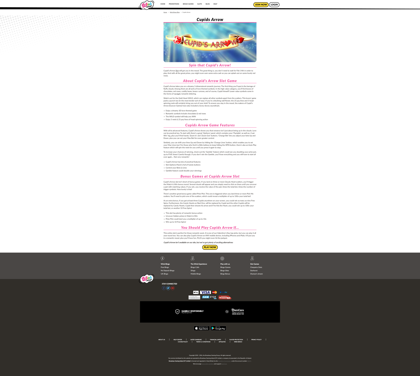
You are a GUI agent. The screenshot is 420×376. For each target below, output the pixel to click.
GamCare (224, 364)
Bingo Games (188, 4)
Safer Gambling (196, 339)
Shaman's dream (256, 274)
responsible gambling (208, 364)
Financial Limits (215, 339)
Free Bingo (165, 267)
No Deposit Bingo (167, 270)
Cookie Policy (183, 341)
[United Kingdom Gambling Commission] (194, 298)
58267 (249, 361)
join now (261, 4)
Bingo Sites (224, 270)
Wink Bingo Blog (175, 12)
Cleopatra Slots (256, 267)
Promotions (174, 4)
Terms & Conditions (203, 341)
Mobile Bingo (196, 274)
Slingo (193, 270)
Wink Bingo (165, 264)
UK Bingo (164, 274)
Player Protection (236, 339)
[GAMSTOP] (209, 297)
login (274, 4)
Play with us (225, 264)
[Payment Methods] (210, 292)
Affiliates (222, 341)
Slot (177, 71)
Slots (199, 4)
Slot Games (254, 264)
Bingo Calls (195, 267)
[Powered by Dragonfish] (225, 298)
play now (210, 247)
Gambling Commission (224, 361)
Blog (208, 4)
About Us (161, 339)
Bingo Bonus (225, 274)
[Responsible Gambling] (191, 312)
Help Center (177, 339)
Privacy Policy (256, 339)
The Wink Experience (199, 264)
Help (215, 4)
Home (162, 4)
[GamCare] (238, 312)
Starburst (253, 270)
